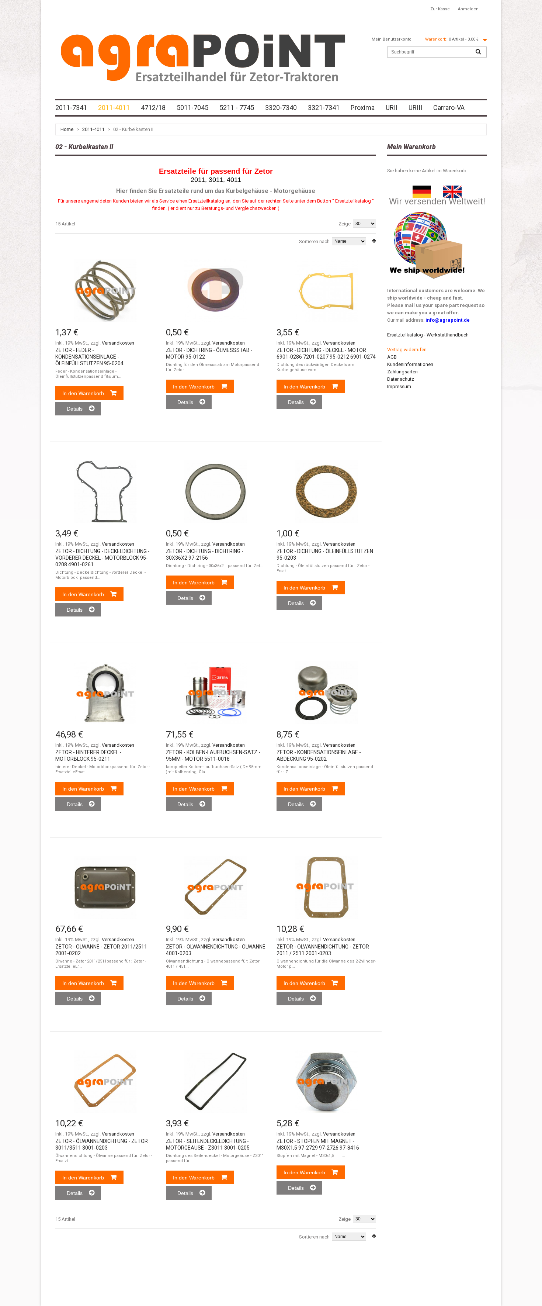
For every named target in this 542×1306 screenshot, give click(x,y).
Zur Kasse (440, 9)
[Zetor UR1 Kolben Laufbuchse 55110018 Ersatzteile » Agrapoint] (215, 692)
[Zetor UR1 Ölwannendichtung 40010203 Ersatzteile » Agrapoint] (215, 887)
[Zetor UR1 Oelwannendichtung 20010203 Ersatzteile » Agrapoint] (326, 887)
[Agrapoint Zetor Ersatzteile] (422, 189)
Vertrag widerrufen (407, 349)
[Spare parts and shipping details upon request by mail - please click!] (427, 210)
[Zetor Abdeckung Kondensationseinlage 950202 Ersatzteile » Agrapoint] (326, 692)
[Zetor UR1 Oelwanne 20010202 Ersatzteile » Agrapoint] (105, 887)
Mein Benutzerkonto (391, 39)
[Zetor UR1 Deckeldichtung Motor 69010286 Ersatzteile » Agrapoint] (326, 290)
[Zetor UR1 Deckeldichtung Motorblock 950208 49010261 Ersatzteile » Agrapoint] (105, 491)
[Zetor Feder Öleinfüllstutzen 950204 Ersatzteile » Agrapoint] (105, 290)
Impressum (399, 386)
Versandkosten (118, 343)
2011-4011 (93, 129)
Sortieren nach (314, 241)
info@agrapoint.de (447, 320)
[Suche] (478, 52)
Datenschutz (400, 379)
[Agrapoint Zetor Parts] (452, 189)
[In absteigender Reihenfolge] (374, 240)
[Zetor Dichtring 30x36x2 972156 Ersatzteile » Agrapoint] (215, 491)
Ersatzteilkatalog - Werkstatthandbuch (428, 335)
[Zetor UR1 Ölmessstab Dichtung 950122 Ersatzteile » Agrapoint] (215, 290)
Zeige (344, 224)
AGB (392, 357)
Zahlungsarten (402, 371)
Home (66, 129)
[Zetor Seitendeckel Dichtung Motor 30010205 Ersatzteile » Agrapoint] (215, 1081)
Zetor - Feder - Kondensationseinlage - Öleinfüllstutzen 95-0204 (89, 356)
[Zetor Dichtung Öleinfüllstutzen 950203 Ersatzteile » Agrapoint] (326, 491)
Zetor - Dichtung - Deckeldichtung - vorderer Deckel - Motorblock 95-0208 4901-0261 (102, 557)
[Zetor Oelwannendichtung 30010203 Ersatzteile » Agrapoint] (105, 1081)
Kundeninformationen (410, 364)
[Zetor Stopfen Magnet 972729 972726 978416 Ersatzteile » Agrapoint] (326, 1081)
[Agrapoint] (202, 57)
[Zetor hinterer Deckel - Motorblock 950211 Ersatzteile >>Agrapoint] (105, 692)
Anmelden (468, 9)
